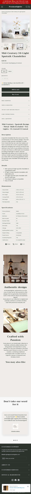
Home (3, 11)
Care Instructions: (8, 114)
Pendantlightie (15, 6)
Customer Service (10, 470)
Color (4, 68)
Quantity (5, 75)
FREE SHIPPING (6, 101)
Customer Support (10, 447)
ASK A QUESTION (7, 119)
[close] (28, 486)
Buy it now (15, 94)
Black (10, 71)
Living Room (8, 11)
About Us (6, 465)
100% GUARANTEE (7, 105)
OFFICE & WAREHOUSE (11, 475)
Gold (4, 71)
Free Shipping (12, 63)
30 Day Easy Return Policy (11, 110)
